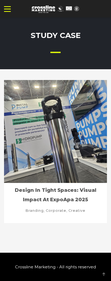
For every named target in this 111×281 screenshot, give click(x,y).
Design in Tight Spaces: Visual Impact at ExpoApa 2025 (55, 195)
